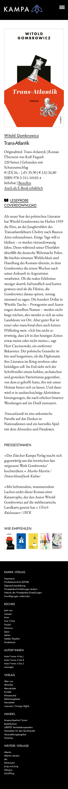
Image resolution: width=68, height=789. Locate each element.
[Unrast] (45, 541)
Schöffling (9, 773)
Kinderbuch (9, 642)
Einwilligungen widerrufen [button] (17, 596)
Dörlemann (9, 763)
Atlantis (7, 752)
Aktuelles (8, 684)
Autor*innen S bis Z (14, 663)
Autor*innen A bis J (13, 656)
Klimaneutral (10, 695)
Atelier (7, 635)
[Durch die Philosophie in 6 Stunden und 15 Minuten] (21, 541)
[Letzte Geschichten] (57, 541)
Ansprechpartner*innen (15, 720)
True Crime (9, 621)
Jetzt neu (8, 610)
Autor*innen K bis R (14, 660)
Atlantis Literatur (12, 755)
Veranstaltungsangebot (15, 734)
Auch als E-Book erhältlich (23, 187)
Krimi (6, 617)
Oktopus (8, 770)
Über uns (8, 681)
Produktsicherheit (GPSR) (16, 582)
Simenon (8, 628)
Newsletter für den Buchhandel (19, 731)
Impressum (9, 578)
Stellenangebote (12, 699)
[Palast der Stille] (33, 541)
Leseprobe (19, 200)
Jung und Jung (11, 766)
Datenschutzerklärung (14, 585)
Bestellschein (10, 724)
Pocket (7, 624)
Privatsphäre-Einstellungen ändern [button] (20, 589)
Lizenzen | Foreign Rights (16, 706)
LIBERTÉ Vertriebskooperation (18, 727)
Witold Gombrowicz (21, 135)
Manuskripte (10, 688)
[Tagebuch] (9, 541)
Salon (7, 631)
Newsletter (9, 702)
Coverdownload (20, 205)
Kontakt (7, 692)
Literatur (8, 614)
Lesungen (9, 667)
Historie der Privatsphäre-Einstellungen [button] (23, 592)
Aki (5, 759)
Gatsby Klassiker (12, 638)
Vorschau (8, 738)
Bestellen (24, 182)
